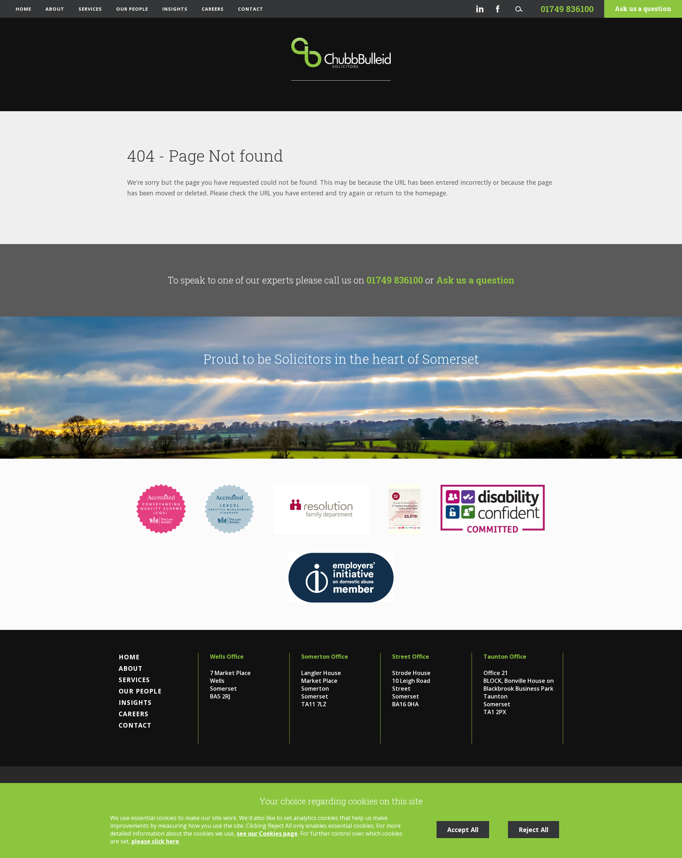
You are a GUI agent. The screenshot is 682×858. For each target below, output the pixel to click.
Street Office (410, 656)
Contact (250, 9)
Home (23, 9)
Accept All (462, 829)
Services (90, 9)
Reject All (533, 829)
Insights (175, 9)
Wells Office (227, 656)
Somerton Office (324, 656)
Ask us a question (643, 9)
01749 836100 (395, 280)
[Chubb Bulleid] (341, 59)
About (54, 9)
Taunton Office (504, 656)
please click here (155, 841)
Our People (132, 9)
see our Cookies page (267, 833)
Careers (213, 9)
